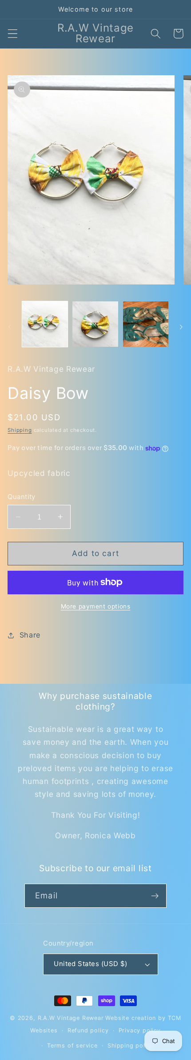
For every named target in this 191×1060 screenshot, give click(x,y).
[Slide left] (10, 327)
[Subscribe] (154, 896)
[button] (12, 33)
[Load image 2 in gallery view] (95, 324)
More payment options (96, 606)
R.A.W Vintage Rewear (71, 1018)
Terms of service (72, 1045)
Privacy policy (140, 1030)
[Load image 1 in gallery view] (45, 324)
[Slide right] (181, 327)
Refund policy (88, 1030)
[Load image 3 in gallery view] (145, 324)
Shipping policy (130, 1045)
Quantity (22, 497)
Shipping (20, 430)
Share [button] (30, 634)
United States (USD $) (90, 964)
